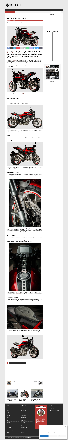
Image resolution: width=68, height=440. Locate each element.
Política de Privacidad (54, 438)
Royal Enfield (9, 427)
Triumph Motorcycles (10, 430)
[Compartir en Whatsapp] (27, 48)
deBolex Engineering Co (24, 408)
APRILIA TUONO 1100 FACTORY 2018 (23, 400)
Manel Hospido (18, 22)
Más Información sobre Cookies (54, 410)
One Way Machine (24, 420)
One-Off (14, 168)
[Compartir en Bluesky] (37, 48)
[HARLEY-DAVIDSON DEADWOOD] (57, 66)
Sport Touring (41, 9)
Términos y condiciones (52, 413)
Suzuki (8, 429)
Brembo (33, 240)
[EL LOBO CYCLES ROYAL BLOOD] (52, 66)
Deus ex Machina (23, 410)
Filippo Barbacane (23, 413)
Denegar (53, 435)
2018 (10, 362)
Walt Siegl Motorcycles (24, 430)
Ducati (8, 410)
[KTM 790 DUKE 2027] (57, 70)
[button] (65, 426)
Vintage (12, 9)
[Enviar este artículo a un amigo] (21, 48)
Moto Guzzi (8, 422)
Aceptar (44, 435)
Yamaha (8, 432)
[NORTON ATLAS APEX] (48, 70)
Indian (8, 417)
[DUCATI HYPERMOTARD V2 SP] (52, 70)
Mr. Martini (22, 418)
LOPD (49, 412)
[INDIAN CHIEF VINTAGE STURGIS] (48, 66)
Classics (24, 22)
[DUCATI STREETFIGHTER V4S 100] (57, 74)
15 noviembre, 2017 (11, 22)
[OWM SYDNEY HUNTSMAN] (52, 77)
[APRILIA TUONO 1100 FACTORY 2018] (24, 394)
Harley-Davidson (9, 412)
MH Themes (29, 437)
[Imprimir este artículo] (24, 48)
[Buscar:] (56, 11)
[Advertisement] (44, 4)
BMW (7, 408)
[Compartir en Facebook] (8, 48)
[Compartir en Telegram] (34, 48)
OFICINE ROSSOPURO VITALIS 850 (11, 400)
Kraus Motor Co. (23, 417)
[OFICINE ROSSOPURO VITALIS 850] (12, 394)
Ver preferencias (62, 435)
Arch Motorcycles (23, 405)
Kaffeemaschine (23, 415)
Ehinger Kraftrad (23, 412)
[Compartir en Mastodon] (31, 48)
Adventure (34, 9)
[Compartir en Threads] (40, 48)
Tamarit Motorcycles (24, 427)
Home (7, 9)
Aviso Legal (60, 438)
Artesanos (49, 9)
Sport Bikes (26, 9)
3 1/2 (13, 362)
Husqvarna (8, 415)
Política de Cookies (48, 438)
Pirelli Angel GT (18, 293)
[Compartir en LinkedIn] (14, 48)
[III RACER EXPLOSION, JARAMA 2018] (37, 394)
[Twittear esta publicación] (11, 48)
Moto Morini (27, 22)
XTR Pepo (22, 432)
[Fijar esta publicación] (18, 48)
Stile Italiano (23, 425)
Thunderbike (23, 429)
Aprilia (8, 405)
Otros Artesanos (23, 434)
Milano (17, 362)
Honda (8, 413)
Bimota (8, 407)
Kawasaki (8, 418)
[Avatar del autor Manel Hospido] (41, 415)
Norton (8, 425)
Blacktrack (22, 407)
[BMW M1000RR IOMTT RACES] (48, 77)
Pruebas (55, 9)
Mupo (37, 228)
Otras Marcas (9, 434)
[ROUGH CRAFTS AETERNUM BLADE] (57, 77)
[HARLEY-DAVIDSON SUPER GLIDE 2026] (52, 74)
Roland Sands (23, 422)
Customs (19, 9)
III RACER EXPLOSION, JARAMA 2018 (35, 400)
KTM (7, 420)
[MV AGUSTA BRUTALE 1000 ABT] (48, 74)
